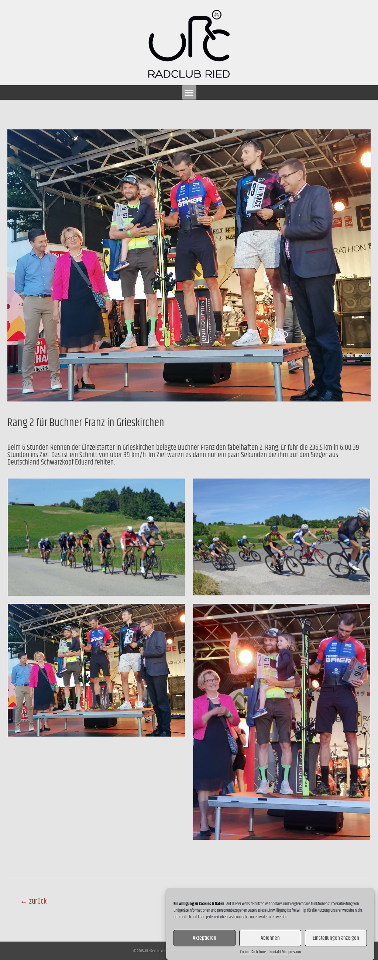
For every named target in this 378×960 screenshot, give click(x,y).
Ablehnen (270, 938)
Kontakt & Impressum (285, 952)
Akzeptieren (204, 938)
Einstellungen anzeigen (336, 938)
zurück (33, 901)
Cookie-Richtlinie (253, 952)
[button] (189, 92)
